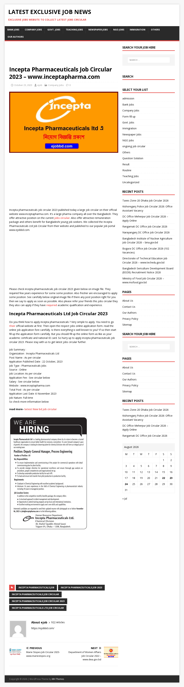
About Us (127, 300)
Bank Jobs (13, 29)
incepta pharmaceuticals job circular (35, 594)
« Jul (124, 498)
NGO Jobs (118, 29)
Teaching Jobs (74, 29)
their (12, 326)
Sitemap (127, 324)
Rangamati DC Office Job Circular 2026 (144, 226)
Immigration (137, 29)
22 (163, 478)
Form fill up (128, 116)
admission (128, 98)
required (51, 305)
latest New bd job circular (40, 409)
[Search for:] (148, 60)
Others (155, 29)
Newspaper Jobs (98, 29)
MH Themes (58, 679)
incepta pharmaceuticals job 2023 (81, 587)
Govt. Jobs (53, 29)
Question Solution (132, 158)
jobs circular (62, 218)
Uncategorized (130, 182)
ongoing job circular (133, 146)
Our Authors (16, 36)
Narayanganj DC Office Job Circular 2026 (146, 232)
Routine (126, 170)
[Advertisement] (63, 55)
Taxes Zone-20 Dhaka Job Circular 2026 (145, 200)
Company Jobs (33, 29)
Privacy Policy (130, 318)
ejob (39, 85)
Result (126, 164)
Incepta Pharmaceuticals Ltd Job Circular (38, 607)
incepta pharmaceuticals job (36, 587)
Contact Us (128, 306)
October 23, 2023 (23, 85)
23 (171, 478)
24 (126, 484)
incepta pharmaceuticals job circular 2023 (38, 601)
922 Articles (58, 622)
